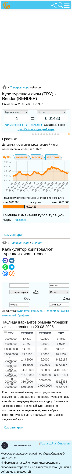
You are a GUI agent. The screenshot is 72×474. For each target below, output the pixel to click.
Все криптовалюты (4, 87)
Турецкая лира (19, 87)
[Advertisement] (36, 47)
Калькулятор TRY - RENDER (23, 124)
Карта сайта (48, 444)
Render (37, 242)
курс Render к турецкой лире (35, 129)
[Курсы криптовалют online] (7, 5)
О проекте (64, 444)
